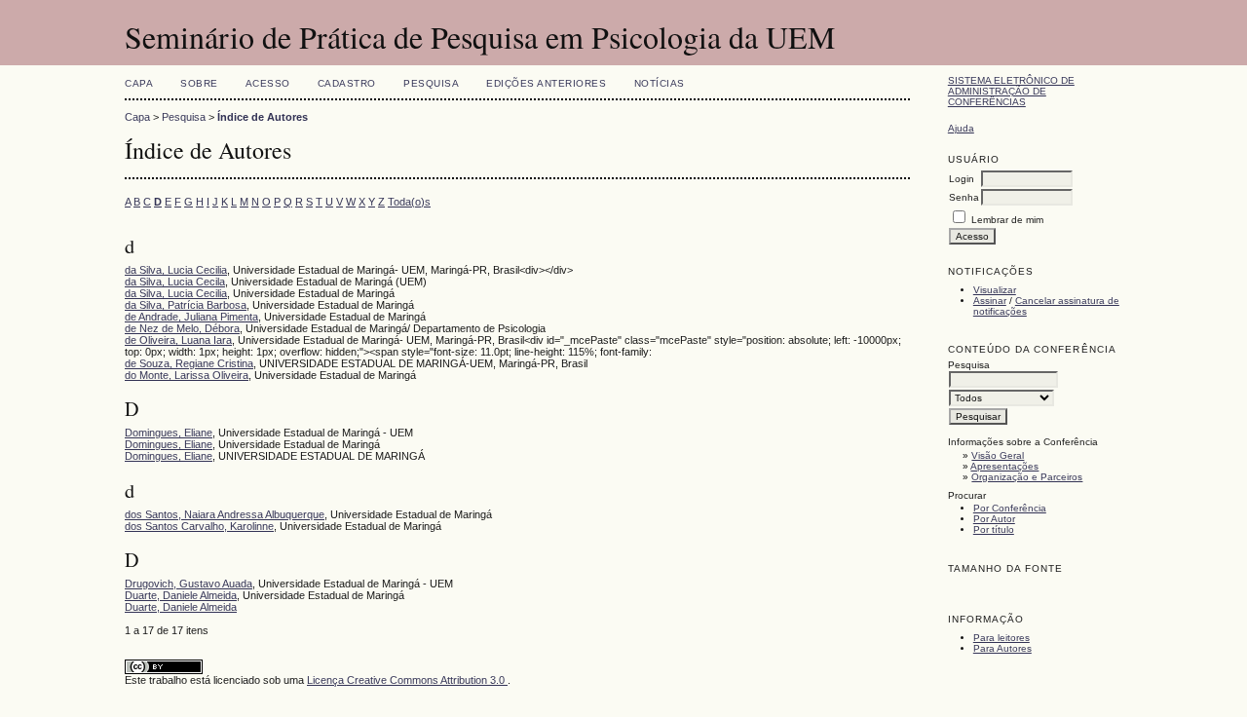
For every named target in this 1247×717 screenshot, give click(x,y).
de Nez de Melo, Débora (182, 328)
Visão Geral (997, 455)
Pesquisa (431, 83)
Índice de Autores (262, 117)
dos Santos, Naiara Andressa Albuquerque (224, 514)
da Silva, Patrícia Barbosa (185, 305)
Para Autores (1002, 648)
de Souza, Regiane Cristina (189, 363)
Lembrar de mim (1007, 219)
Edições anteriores (546, 83)
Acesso (268, 83)
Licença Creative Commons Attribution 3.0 (407, 680)
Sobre (199, 83)
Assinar (989, 300)
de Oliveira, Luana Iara (178, 340)
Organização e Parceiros (1026, 477)
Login (961, 178)
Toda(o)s (409, 202)
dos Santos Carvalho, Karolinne (199, 526)
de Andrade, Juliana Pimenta (191, 316)
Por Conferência (1009, 508)
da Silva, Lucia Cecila (175, 281)
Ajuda (961, 128)
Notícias (659, 83)
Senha (964, 197)
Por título (993, 529)
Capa (139, 83)
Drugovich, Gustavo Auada (188, 583)
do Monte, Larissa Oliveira (186, 375)
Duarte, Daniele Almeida (181, 595)
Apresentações (1004, 466)
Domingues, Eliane (168, 432)
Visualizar (994, 289)
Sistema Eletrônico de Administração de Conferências (1011, 91)
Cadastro (347, 83)
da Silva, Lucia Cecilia (176, 270)
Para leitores (1001, 637)
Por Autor (994, 518)
